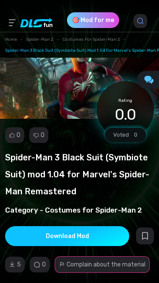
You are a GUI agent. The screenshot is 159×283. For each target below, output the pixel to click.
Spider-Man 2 (39, 39)
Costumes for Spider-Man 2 (91, 39)
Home (11, 39)
